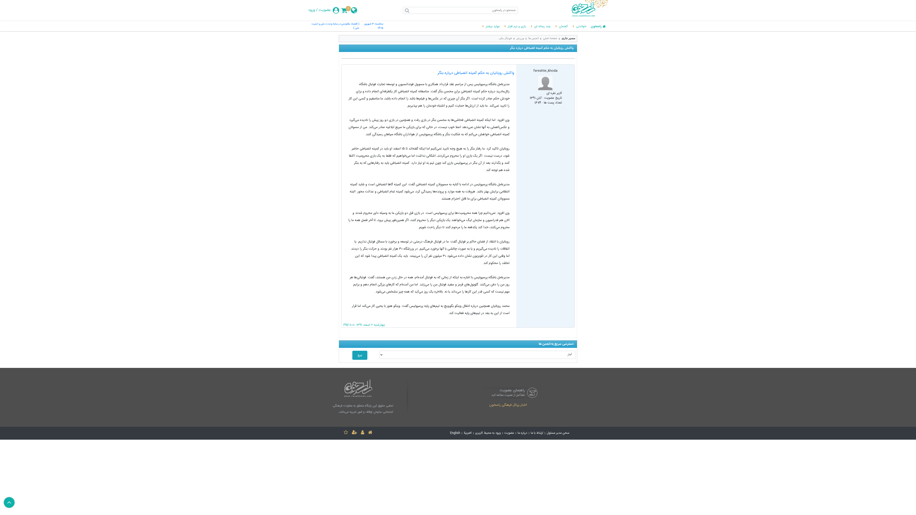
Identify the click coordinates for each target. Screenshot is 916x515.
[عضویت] (354, 433)
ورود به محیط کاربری (488, 433)
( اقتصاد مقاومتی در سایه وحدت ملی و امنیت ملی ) (335, 26)
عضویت (325, 10)
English (455, 433)
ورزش (520, 38)
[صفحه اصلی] (370, 433)
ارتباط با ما (537, 433)
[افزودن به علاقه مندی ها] (346, 433)
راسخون (596, 26)
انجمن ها (533, 38)
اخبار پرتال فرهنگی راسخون (508, 405)
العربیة (468, 433)
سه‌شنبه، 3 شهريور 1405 (373, 26)
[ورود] (362, 433)
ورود (311, 10)
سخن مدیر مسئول (558, 433)
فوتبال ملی (505, 38)
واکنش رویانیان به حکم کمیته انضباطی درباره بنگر (476, 73)
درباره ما (522, 433)
